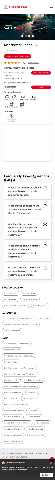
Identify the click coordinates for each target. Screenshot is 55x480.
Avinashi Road (29, 293)
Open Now (13, 51)
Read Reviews (33, 63)
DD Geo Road (10, 299)
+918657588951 (10, 87)
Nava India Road (30, 299)
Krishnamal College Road (16, 305)
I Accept (46, 475)
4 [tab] (33, 36)
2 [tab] (26, 36)
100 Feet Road (10, 293)
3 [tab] (29, 36)
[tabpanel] (27, 27)
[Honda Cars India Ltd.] (16, 7)
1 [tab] (22, 36)
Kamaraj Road (39, 305)
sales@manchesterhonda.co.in (17, 83)
